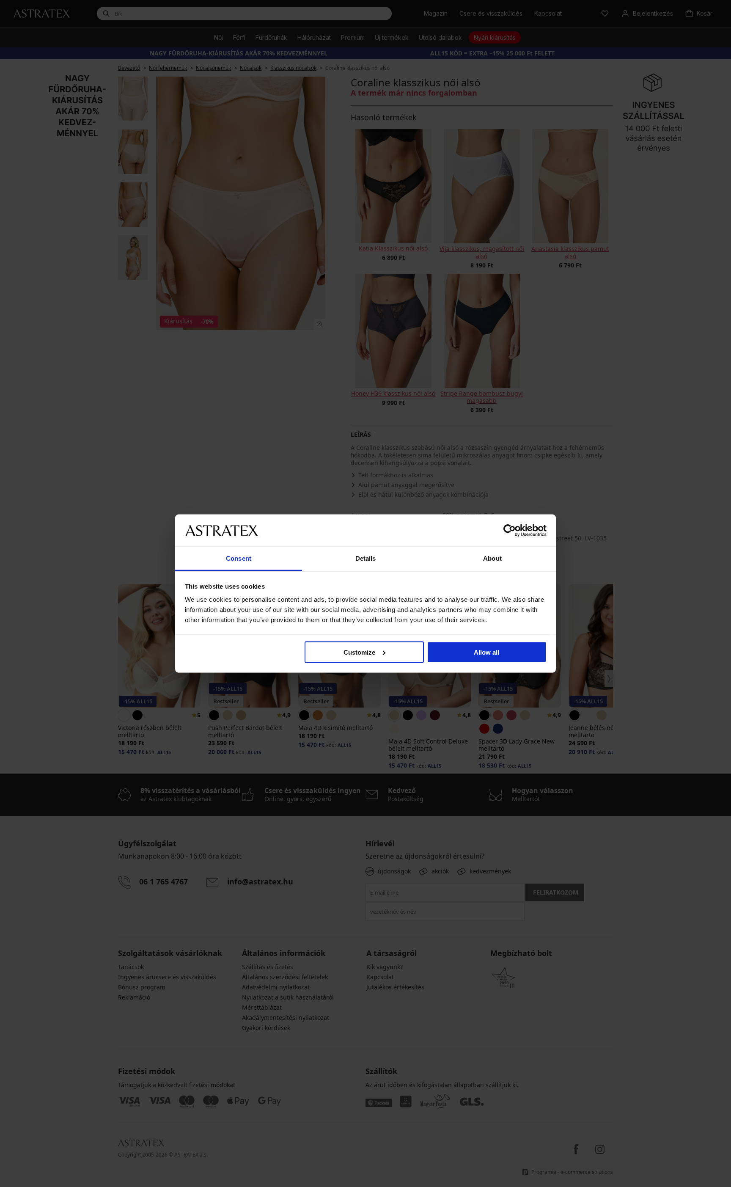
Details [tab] (365, 558)
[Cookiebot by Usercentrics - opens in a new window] (510, 530)
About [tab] (492, 558)
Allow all (486, 651)
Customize (359, 651)
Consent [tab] (238, 558)
